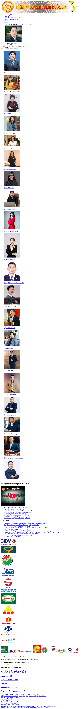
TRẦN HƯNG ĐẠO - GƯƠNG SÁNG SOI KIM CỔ (18, 510)
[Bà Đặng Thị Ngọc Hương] (12, 228)
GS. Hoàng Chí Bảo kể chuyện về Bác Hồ (15, 513)
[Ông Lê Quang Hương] (12, 392)
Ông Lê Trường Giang (9, 415)
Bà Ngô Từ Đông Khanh (10, 169)
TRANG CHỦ (8, 14)
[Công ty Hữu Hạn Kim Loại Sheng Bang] (12, 280)
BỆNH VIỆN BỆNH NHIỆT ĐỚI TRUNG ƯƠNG (17, 529)
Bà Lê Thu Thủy (8, 148)
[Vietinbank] (8, 643)
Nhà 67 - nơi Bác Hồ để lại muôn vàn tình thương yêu (18, 535)
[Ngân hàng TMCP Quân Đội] (8, 576)
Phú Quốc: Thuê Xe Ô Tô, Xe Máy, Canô (11, 701)
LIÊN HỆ (6, 22)
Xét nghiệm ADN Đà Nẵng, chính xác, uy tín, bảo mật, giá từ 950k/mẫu (19, 694)
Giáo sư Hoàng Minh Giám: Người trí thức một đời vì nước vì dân (21, 533)
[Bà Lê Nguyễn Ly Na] (12, 111)
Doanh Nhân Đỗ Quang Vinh (11, 306)
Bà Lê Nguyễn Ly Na (9, 113)
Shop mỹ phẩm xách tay (11, 687)
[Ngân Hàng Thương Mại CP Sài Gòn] (41, 652)
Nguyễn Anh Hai (8, 348)
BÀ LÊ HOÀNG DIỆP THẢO (12, 91)
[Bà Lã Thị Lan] (12, 70)
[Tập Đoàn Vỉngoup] (8, 624)
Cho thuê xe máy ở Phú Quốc (8, 703)
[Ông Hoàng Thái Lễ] (12, 368)
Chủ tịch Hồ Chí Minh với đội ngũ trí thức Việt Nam (17, 530)
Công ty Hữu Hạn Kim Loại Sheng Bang (14, 283)
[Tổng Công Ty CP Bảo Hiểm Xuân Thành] (8, 635)
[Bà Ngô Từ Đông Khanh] (12, 166)
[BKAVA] (8, 652)
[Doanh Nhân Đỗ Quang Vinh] (12, 304)
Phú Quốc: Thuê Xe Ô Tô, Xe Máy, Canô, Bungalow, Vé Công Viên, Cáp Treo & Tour (23, 696)
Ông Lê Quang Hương (10, 394)
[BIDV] (8, 544)
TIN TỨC (6, 20)
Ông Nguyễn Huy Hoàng (10, 480)
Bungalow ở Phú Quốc (6, 699)
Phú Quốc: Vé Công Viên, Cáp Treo (10, 704)
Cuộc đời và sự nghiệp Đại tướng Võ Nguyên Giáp (17, 518)
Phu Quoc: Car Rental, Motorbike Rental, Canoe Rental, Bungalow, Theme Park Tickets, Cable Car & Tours (28, 706)
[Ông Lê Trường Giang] (12, 412)
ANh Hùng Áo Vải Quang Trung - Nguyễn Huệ (16, 515)
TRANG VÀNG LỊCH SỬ (11, 19)
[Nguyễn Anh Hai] (12, 345)
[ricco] (74, 652)
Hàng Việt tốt (6, 676)
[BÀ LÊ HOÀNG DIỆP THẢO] (12, 89)
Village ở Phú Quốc (6, 700)
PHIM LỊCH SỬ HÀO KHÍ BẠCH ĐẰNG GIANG (17, 507)
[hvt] (32, 652)
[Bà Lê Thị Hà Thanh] (12, 131)
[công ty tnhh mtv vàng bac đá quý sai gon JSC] (8, 552)
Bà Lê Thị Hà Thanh (9, 133)
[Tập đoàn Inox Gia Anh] (8, 615)
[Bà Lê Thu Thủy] (12, 145)
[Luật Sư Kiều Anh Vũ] (12, 325)
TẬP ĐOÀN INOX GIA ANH (12, 536)
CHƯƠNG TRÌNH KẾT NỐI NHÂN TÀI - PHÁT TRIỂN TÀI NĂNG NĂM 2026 (26, 523)
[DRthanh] (24, 652)
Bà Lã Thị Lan (8, 72)
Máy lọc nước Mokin (9, 680)
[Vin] (65, 652)
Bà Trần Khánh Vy (9, 188)
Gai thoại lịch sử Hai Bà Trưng (12, 516)
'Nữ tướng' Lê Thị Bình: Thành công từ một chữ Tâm (17, 526)
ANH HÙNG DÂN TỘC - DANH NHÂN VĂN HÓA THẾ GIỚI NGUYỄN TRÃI (26, 528)
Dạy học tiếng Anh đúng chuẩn (13, 691)
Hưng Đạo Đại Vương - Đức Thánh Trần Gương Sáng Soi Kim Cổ (21, 525)
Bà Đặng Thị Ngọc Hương (11, 231)
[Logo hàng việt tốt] (8, 565)
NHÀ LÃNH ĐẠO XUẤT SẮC (12, 17)
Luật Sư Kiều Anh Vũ (9, 328)
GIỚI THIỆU (7, 16)
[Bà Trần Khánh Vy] (12, 185)
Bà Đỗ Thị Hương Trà (9, 259)
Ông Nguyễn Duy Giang (10, 434)
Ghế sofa (4, 683)
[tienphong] (49, 652)
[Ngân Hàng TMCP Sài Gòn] (8, 591)
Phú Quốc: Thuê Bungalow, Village (10, 697)
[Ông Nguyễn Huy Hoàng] (12, 478)
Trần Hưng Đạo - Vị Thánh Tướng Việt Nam (15, 509)
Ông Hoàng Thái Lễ (9, 370)
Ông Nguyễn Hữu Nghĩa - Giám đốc (13, 458)
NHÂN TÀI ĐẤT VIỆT (13, 671)
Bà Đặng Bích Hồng (9, 209)
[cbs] (16, 652)
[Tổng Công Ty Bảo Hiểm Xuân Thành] (57, 652)
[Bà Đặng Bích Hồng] (12, 206)
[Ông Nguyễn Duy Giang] (12, 431)
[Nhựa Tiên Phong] (8, 603)
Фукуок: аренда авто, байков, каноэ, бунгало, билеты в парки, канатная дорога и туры (24, 707)
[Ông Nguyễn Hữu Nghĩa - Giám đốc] (12, 455)
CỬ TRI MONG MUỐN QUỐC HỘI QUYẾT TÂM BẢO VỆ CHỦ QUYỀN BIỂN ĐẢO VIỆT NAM (31, 532)
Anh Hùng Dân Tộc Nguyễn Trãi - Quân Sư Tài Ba (17, 512)
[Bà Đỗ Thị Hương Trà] (12, 257)
